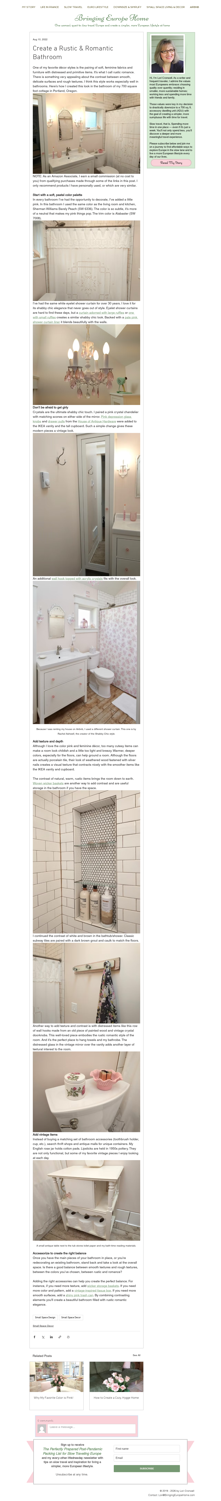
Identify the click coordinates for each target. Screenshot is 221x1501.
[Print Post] (68, 1337)
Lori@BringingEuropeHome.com (176, 1495)
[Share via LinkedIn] (51, 1337)
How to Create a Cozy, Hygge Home (116, 1398)
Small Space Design (45, 1317)
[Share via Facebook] (34, 1337)
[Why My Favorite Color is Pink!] (56, 1377)
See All (136, 1355)
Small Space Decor (71, 1317)
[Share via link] (59, 1337)
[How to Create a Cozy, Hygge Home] (116, 1377)
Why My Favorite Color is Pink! (53, 1398)
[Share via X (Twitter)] (43, 1337)
